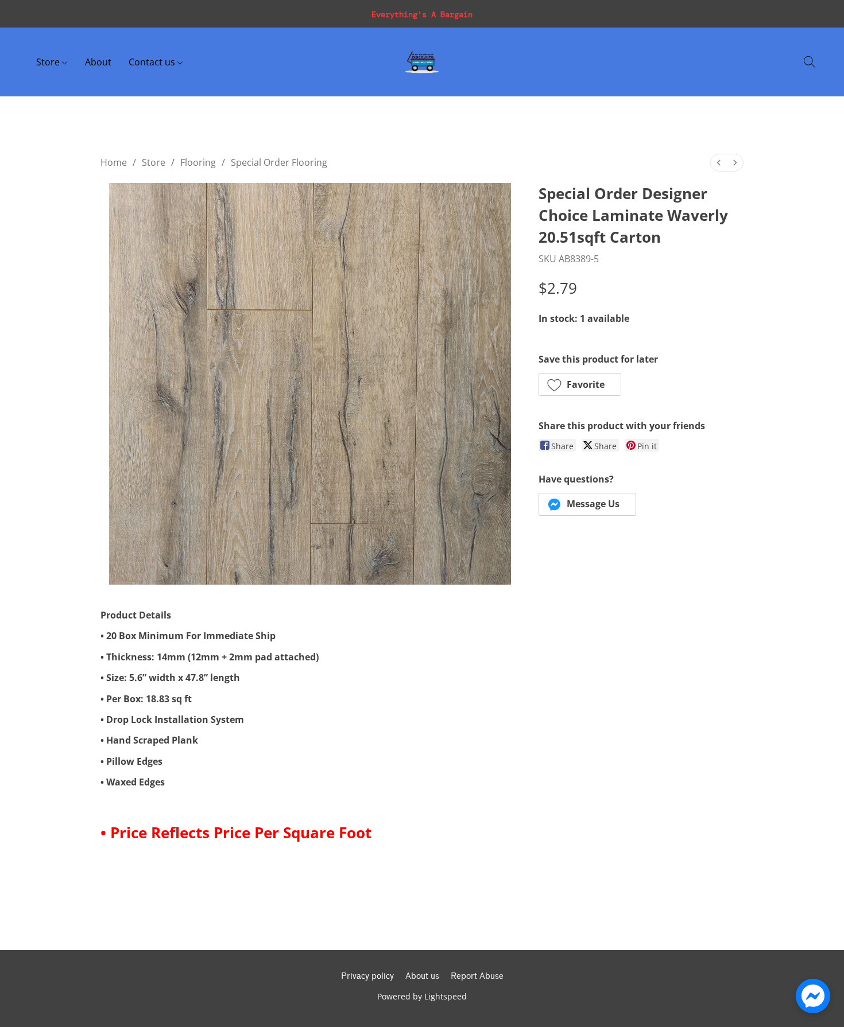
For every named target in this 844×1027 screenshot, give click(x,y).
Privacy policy (367, 976)
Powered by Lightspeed (422, 996)
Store (49, 62)
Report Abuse (477, 976)
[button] (422, 62)
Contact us (153, 62)
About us (422, 976)
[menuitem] (719, 162)
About (98, 62)
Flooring (198, 162)
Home (113, 162)
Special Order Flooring (279, 162)
